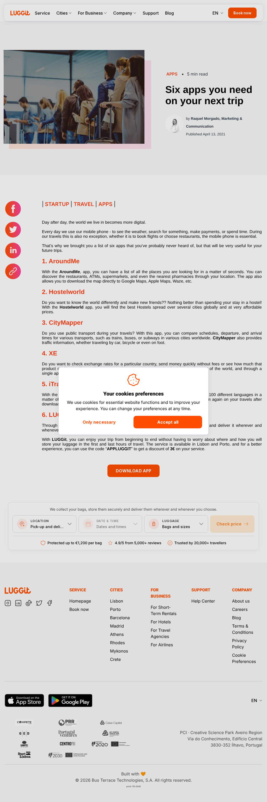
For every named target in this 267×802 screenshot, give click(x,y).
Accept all (167, 422)
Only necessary (99, 422)
